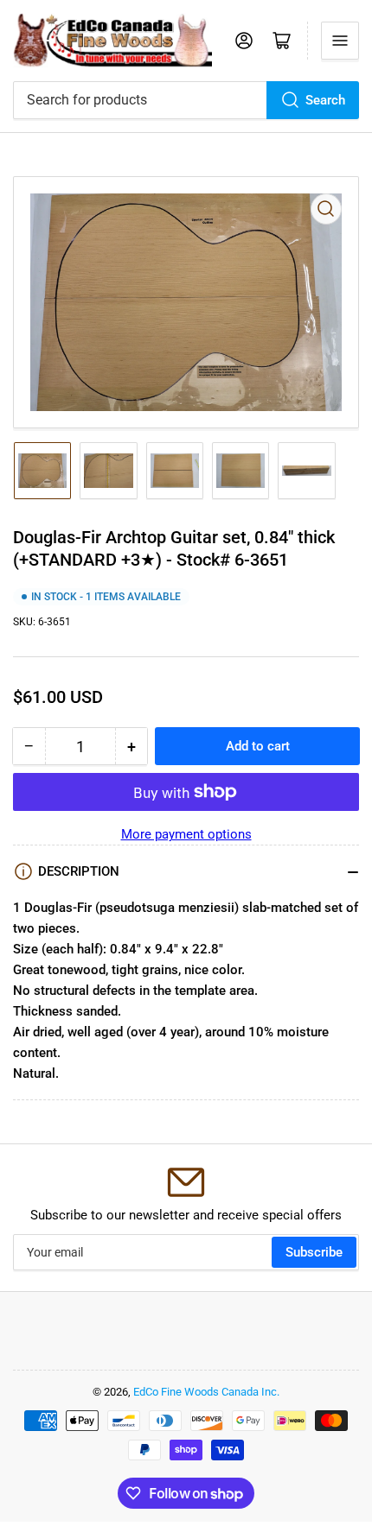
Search (325, 100)
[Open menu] (340, 41)
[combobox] (186, 100)
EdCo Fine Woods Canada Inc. (206, 1391)
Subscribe (314, 1252)
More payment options (186, 834)
